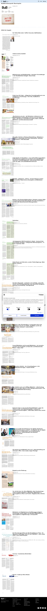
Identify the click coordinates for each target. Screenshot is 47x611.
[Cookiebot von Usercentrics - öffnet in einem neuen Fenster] (39, 295)
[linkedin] (41, 608)
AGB (36, 601)
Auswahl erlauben (23, 315)
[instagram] (43, 608)
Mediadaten (26, 603)
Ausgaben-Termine (27, 601)
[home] (6, 1)
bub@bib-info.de (18, 604)
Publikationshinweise (27, 602)
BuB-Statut (37, 602)
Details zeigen (39, 312)
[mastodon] (45, 608)
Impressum (37, 598)
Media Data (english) (27, 605)
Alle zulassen (37, 315)
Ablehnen (10, 315)
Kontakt (14, 605)
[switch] (18, 309)
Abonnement (26, 598)
